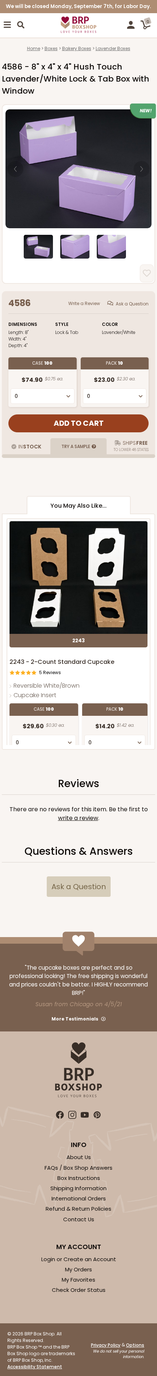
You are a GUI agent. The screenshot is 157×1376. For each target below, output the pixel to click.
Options (135, 1345)
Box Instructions (78, 1178)
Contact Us (78, 1219)
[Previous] (15, 169)
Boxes (51, 48)
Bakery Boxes (76, 48)
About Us (78, 1157)
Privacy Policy (105, 1345)
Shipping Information (78, 1188)
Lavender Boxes (113, 48)
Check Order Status (79, 1290)
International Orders (78, 1198)
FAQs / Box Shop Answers (78, 1168)
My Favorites (78, 1279)
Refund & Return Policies (78, 1209)
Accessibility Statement (34, 1367)
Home (33, 48)
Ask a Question (132, 304)
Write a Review (84, 303)
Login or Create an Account (78, 1259)
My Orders (78, 1269)
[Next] (142, 169)
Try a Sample (75, 446)
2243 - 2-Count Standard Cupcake (61, 662)
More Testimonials (74, 1019)
